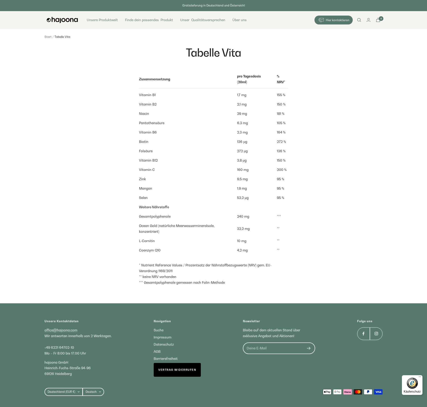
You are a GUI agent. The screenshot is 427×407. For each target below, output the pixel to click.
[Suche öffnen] (359, 20)
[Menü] (420, 378)
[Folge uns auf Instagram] (376, 334)
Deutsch (91, 391)
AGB (157, 351)
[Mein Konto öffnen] (369, 20)
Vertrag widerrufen (177, 369)
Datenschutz (164, 344)
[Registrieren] (309, 348)
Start (48, 36)
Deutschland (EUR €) (61, 391)
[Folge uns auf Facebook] (363, 334)
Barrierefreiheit (166, 358)
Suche (158, 330)
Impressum (162, 337)
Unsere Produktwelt (102, 20)
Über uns (239, 20)
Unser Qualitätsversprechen (202, 20)
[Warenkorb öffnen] (378, 20)
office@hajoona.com (60, 330)
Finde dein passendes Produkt (149, 20)
